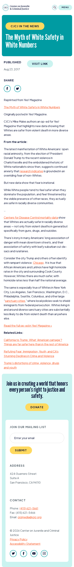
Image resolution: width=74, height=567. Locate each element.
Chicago (38, 262)
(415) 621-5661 (29, 508)
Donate (37, 407)
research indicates (31, 171)
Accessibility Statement (25, 543)
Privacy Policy (18, 539)
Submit (21, 450)
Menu (65, 7)
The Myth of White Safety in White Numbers (32, 107)
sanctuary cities (15, 301)
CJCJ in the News (25, 26)
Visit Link (40, 64)
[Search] (54, 7)
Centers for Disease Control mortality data (31, 217)
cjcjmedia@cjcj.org (29, 517)
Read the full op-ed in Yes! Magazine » (28, 325)
